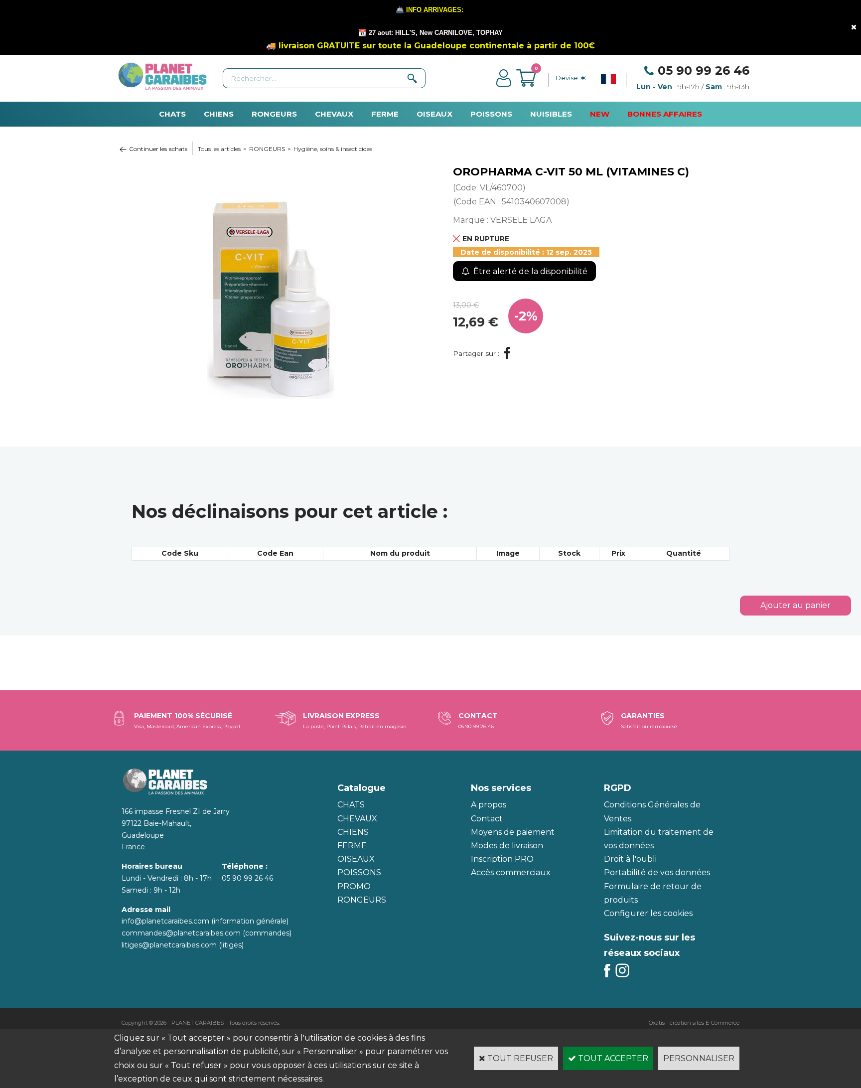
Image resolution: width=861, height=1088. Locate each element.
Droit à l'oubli (630, 859)
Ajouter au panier (795, 605)
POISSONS (491, 114)
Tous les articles (219, 149)
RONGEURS (274, 114)
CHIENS (219, 114)
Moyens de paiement (513, 832)
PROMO (354, 886)
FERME (385, 114)
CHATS (172, 114)
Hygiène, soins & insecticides (332, 149)
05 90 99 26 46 (703, 70)
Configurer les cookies (648, 913)
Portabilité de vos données (657, 872)
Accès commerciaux (511, 872)
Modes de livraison (507, 845)
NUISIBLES (551, 114)
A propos (488, 804)
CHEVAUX (334, 114)
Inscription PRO (502, 859)
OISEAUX (434, 114)
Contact (487, 818)
